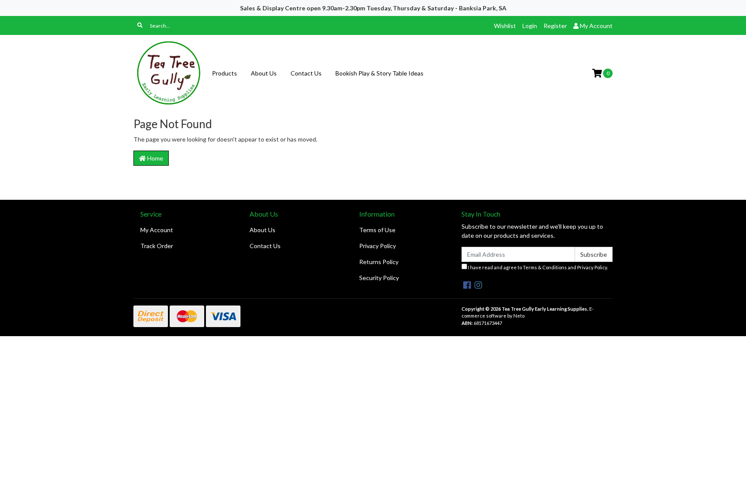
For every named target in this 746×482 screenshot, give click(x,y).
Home (154, 158)
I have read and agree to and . (537, 267)
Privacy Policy (377, 245)
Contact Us (306, 73)
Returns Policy (378, 261)
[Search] (139, 25)
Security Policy (379, 277)
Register (555, 25)
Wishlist (505, 25)
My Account (156, 229)
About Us (264, 73)
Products (224, 73)
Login (529, 25)
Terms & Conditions (545, 267)
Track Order (156, 245)
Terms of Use (377, 229)
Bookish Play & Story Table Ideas (379, 73)
